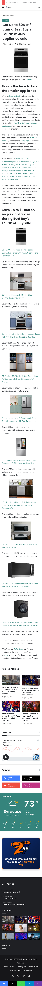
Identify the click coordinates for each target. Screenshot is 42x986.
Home (6, 15)
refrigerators (26, 141)
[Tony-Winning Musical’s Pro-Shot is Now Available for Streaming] (34, 927)
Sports (30, 967)
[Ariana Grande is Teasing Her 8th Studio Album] (21, 928)
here (6, 655)
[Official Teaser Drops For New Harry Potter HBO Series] (34, 936)
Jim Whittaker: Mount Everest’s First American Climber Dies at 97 (11, 717)
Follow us (6, 945)
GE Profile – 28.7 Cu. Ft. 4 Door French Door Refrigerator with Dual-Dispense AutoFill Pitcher (20, 379)
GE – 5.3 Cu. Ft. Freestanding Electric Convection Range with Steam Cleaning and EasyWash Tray (20, 161)
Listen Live (28, 970)
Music (12, 967)
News (12, 15)
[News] (9, 7)
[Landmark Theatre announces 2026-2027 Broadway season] (11, 680)
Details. (29, 80)
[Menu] (3, 8)
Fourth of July (15, 96)
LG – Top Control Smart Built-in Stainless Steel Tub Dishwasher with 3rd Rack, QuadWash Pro (18, 176)
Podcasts (13, 970)
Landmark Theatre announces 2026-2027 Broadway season (10, 690)
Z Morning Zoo (21, 967)
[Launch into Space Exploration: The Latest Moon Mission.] (8, 936)
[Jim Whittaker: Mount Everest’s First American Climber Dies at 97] (11, 706)
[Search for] (39, 8)
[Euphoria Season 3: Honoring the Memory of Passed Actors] (31, 706)
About (20, 970)
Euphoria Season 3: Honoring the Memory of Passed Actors (30, 717)
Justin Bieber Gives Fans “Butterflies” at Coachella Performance (30, 691)
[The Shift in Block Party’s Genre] (21, 936)
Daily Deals (18, 649)
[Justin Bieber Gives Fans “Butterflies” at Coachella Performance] (31, 680)
